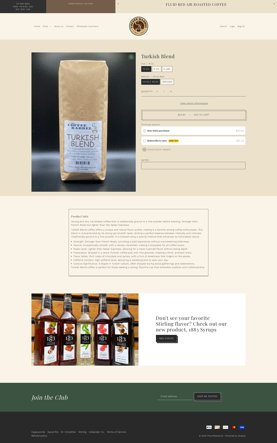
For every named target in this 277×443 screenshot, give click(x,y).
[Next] (274, 4)
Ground (167, 81)
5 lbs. (167, 69)
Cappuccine (38, 432)
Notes (145, 160)
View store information (194, 103)
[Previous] (118, 4)
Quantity (147, 91)
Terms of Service (116, 432)
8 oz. (157, 69)
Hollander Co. (96, 432)
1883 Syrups (166, 338)
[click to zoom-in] (131, 57)
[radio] (144, 131)
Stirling (82, 432)
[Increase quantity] (170, 91)
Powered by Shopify (235, 436)
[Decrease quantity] (157, 91)
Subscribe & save (162, 140)
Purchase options (150, 124)
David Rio (53, 432)
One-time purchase (158, 130)
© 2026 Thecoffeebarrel (211, 436)
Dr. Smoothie (68, 432)
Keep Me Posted (207, 396)
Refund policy (39, 435)
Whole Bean (150, 81)
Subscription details (159, 149)
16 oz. (146, 69)
